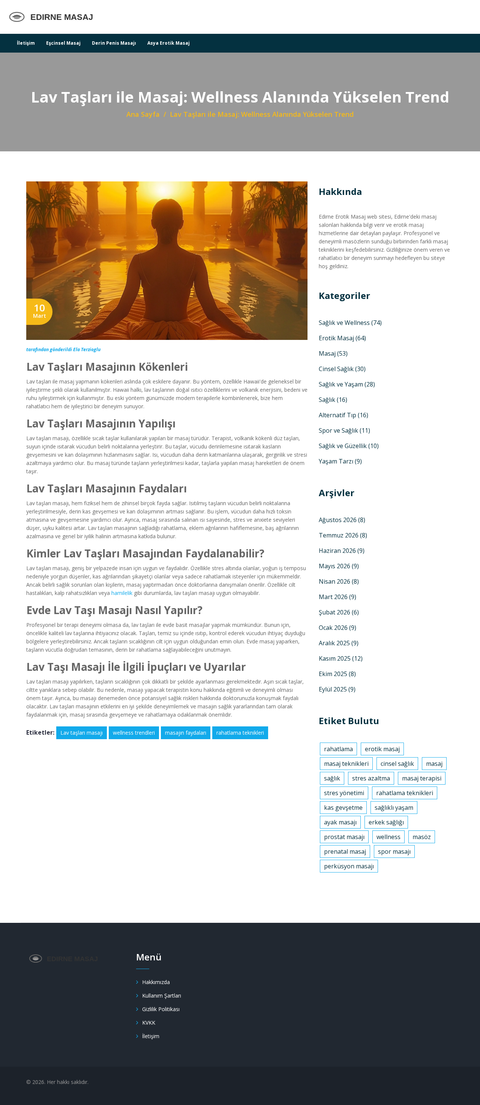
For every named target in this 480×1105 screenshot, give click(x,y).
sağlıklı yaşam (394, 807)
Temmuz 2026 (343, 535)
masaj (434, 763)
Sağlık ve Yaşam (347, 384)
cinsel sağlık (397, 763)
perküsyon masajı (349, 866)
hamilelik (121, 592)
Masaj (333, 353)
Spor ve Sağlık (344, 430)
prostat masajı (344, 837)
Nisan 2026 (339, 581)
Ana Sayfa (143, 114)
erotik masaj (382, 749)
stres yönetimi (344, 793)
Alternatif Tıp (343, 415)
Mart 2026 (337, 597)
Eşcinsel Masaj (63, 43)
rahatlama (338, 749)
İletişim (26, 43)
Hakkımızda (156, 982)
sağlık (332, 778)
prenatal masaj (345, 851)
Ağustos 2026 (342, 520)
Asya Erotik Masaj (168, 43)
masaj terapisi (421, 778)
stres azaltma (371, 778)
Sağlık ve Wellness (350, 323)
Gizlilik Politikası (161, 1009)
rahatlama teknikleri (240, 732)
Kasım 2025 (341, 658)
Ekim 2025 (337, 674)
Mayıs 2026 (339, 566)
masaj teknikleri (346, 763)
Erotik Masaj (342, 338)
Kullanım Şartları (161, 995)
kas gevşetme (343, 807)
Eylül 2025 (337, 689)
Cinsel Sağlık (342, 369)
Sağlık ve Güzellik (349, 446)
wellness (388, 837)
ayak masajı (340, 822)
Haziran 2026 (341, 550)
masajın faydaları (185, 732)
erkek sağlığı (386, 822)
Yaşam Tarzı (340, 461)
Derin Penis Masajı (114, 43)
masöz (421, 837)
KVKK (148, 1022)
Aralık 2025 (338, 643)
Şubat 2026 (339, 612)
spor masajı (394, 851)
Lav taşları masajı (81, 732)
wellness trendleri (134, 732)
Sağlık (333, 400)
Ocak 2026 (337, 627)
